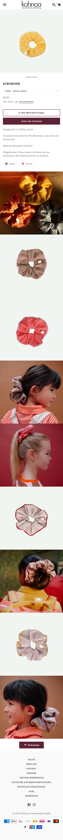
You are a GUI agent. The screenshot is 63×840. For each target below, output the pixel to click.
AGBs (31, 791)
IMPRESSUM (31, 795)
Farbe (8, 90)
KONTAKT (31, 768)
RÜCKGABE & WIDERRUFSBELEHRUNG (31, 782)
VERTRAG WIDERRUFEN (31, 777)
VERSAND (31, 773)
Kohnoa (25, 813)
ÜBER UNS (31, 764)
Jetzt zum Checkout (31, 121)
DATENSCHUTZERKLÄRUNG (31, 786)
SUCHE (31, 759)
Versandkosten (26, 101)
